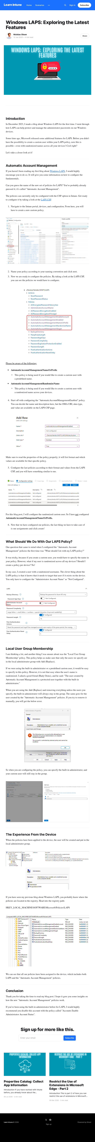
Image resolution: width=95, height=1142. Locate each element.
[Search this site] (65, 5)
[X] (46, 1120)
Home (29, 5)
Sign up (48, 1124)
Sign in (72, 5)
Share (84, 36)
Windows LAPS (57, 171)
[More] (49, 5)
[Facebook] (50, 1120)
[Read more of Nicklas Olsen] (9, 36)
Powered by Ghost (84, 1122)
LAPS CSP (46, 199)
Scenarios (39, 5)
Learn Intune (13, 5)
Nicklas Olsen (20, 34)
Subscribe (84, 5)
